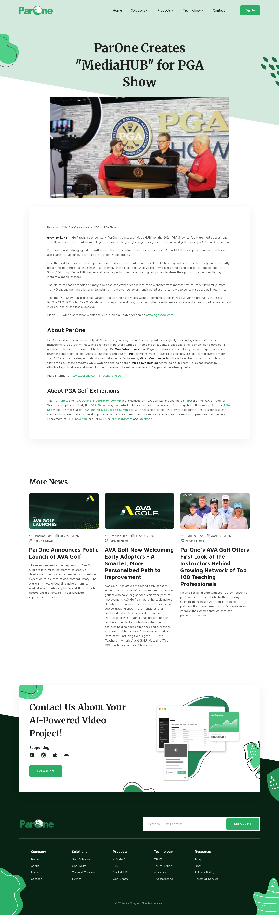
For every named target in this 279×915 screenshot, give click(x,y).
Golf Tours (79, 866)
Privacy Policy (204, 872)
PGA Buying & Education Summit (98, 400)
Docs (198, 866)
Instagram (125, 418)
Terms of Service (206, 878)
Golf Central (121, 878)
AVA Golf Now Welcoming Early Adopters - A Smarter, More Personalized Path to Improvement (139, 563)
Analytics (160, 872)
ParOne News (43, 540)
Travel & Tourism (83, 872)
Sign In (250, 10)
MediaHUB (120, 872)
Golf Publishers (82, 859)
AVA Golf (119, 859)
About (35, 866)
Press (34, 872)
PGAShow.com (77, 418)
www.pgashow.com (159, 315)
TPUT (158, 859)
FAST (116, 866)
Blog (198, 859)
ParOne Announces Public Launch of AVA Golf (64, 553)
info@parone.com (111, 375)
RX (189, 400)
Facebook (145, 418)
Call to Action (163, 866)
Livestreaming (163, 878)
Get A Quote (45, 771)
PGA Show (61, 400)
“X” (114, 418)
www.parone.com (85, 375)
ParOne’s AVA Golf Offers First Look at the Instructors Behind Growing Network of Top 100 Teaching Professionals (214, 566)
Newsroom (53, 227)
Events (76, 878)
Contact (219, 10)
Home (117, 10)
